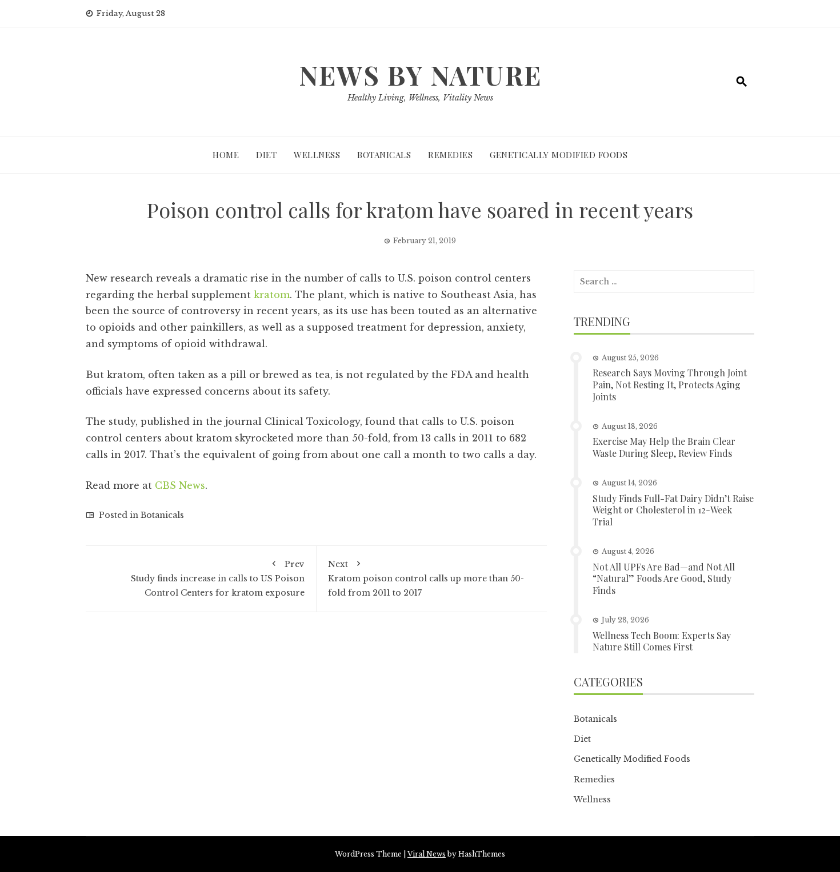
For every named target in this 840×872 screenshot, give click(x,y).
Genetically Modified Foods (558, 154)
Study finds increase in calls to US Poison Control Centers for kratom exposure (218, 578)
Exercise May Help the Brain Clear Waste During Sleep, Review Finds (664, 447)
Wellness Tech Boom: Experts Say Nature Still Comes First (662, 641)
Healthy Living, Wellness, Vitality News (420, 98)
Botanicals (384, 154)
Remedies (450, 154)
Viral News (426, 854)
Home (226, 154)
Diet (266, 154)
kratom (272, 294)
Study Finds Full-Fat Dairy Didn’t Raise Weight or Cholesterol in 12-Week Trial (673, 510)
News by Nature (420, 75)
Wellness (317, 154)
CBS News (180, 485)
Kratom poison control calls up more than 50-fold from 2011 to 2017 (426, 578)
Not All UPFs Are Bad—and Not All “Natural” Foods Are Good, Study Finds (664, 579)
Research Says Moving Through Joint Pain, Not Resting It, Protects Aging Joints (670, 385)
